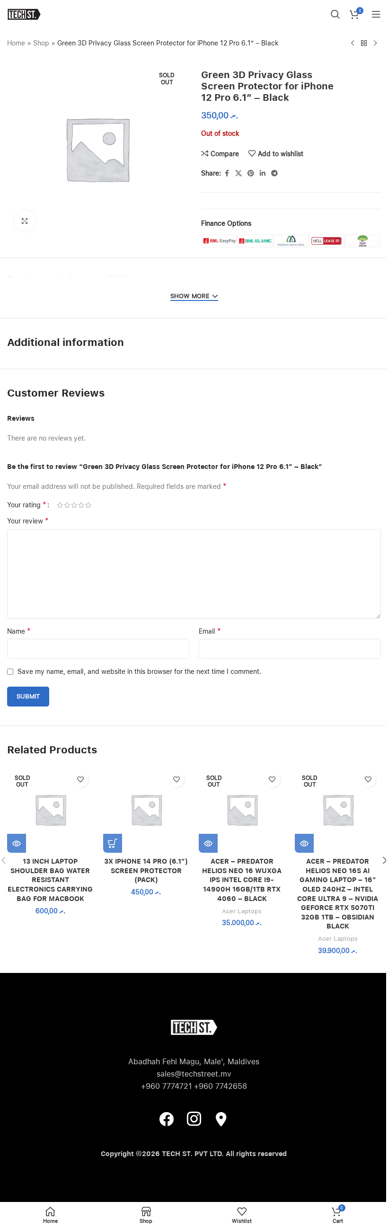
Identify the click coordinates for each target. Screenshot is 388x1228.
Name (19, 631)
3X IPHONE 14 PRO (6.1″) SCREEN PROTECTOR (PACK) (146, 870)
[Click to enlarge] (24, 220)
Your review (28, 520)
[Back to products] (364, 43)
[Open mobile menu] (376, 14)
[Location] (221, 1118)
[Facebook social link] (226, 173)
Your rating (26, 505)
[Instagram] (194, 1118)
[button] (112, 843)
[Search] (335, 14)
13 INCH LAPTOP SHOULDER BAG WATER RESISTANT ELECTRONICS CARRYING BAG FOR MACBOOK (50, 879)
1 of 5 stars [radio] (59, 505)
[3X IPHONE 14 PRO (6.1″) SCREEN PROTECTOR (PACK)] (146, 809)
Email (210, 631)
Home (16, 43)
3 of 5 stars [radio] (74, 505)
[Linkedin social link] (262, 173)
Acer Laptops (242, 911)
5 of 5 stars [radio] (88, 505)
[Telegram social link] (274, 173)
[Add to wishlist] (80, 779)
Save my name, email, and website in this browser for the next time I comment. (139, 671)
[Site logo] (24, 14)
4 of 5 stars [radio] (81, 505)
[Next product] (375, 43)
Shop (41, 43)
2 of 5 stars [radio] (67, 505)
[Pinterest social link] (251, 173)
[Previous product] (352, 43)
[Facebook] (166, 1118)
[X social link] (238, 173)
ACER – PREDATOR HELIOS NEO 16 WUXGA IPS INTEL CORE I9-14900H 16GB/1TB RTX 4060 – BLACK (242, 879)
